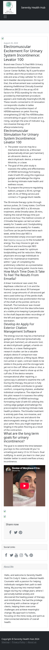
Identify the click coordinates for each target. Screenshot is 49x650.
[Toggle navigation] (5, 16)
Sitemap (6, 642)
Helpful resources (17, 239)
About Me (8, 566)
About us (32, 642)
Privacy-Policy (18, 642)
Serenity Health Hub (33, 7)
